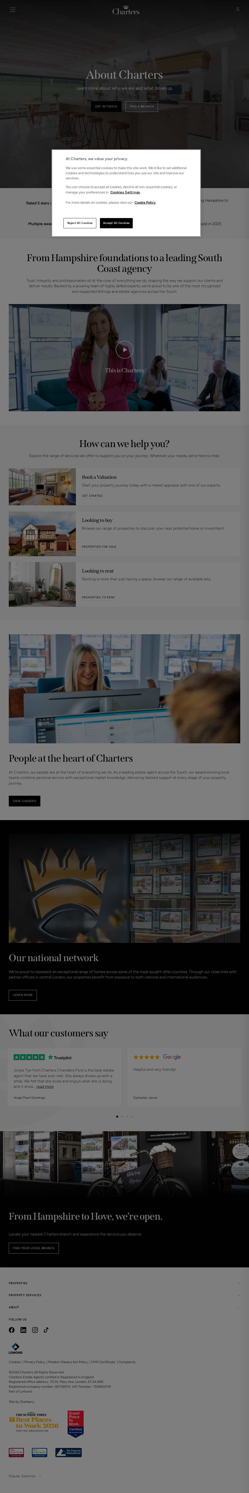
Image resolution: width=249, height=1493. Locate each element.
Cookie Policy (145, 203)
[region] (126, 193)
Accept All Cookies (116, 223)
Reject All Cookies (80, 223)
